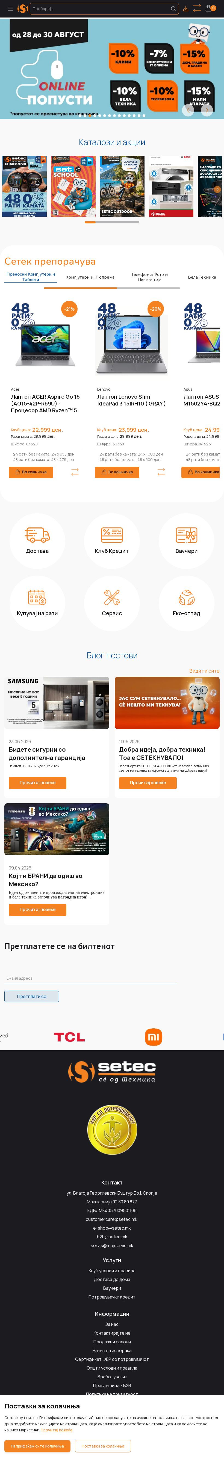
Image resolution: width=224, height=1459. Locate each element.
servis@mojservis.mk (112, 1245)
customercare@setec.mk (111, 1219)
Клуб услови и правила (112, 1271)
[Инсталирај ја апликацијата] (186, 9)
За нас (112, 1324)
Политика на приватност (112, 1394)
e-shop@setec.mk (112, 1228)
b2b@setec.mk (112, 1237)
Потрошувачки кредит (112, 1297)
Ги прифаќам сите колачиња (37, 1446)
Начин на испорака (112, 1350)
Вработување (112, 1377)
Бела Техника (202, 277)
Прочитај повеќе (57, 1429)
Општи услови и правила (112, 1368)
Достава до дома (112, 1279)
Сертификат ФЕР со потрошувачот (112, 1359)
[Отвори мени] (10, 9)
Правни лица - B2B (112, 1385)
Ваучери (112, 1288)
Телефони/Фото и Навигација (149, 277)
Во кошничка (34, 471)
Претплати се (31, 996)
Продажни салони (112, 1342)
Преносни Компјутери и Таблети (31, 277)
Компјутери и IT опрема (90, 277)
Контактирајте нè (112, 1333)
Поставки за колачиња (103, 1446)
